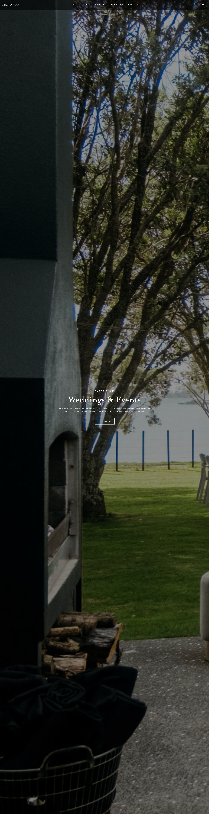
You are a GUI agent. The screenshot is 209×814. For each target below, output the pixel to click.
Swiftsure (134, 5)
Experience (99, 5)
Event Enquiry (104, 421)
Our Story (117, 5)
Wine (85, 5)
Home (75, 5)
